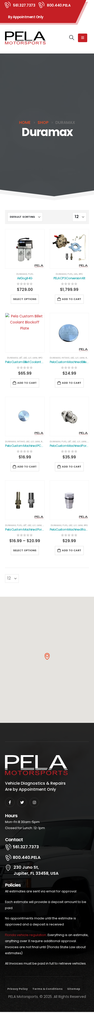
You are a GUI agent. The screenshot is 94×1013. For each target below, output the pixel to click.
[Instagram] (34, 802)
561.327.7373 (24, 5)
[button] (72, 38)
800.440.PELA (58, 5)
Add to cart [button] (71, 299)
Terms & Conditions (47, 989)
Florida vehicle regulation (25, 935)
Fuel (30, 274)
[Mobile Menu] (82, 38)
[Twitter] (22, 802)
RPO (81, 274)
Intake (65, 357)
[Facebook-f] (10, 802)
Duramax (21, 274)
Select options (24, 299)
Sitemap (73, 989)
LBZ (25, 357)
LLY (29, 357)
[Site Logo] (25, 38)
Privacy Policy (17, 989)
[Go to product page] (24, 249)
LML (76, 274)
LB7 (20, 357)
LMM (34, 357)
